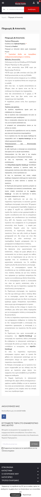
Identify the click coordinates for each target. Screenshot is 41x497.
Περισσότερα (27, 495)
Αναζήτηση (31, 9)
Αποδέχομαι (15, 495)
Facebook (4, 416)
